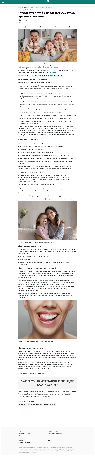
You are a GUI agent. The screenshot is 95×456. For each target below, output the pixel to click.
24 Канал (4, 5)
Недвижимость (60, 5)
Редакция (21, 431)
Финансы (39, 5)
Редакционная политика (24, 433)
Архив (49, 440)
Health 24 (20, 7)
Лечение (26, 7)
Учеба (89, 5)
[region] (29, 416)
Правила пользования (53, 431)
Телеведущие (22, 438)
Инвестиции (49, 5)
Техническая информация (53, 435)
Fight (83, 5)
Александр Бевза (26, 20)
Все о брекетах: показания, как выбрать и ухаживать (44, 76)
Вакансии (21, 440)
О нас (20, 428)
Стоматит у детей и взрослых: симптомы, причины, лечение (42, 7)
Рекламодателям (51, 428)
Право (69, 5)
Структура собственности (24, 442)
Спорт (76, 5)
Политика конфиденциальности (55, 433)
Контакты (50, 438)
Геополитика (13, 5)
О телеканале (22, 435)
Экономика (23, 5)
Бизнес (32, 5)
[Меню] (3, 2)
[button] (25, 27)
